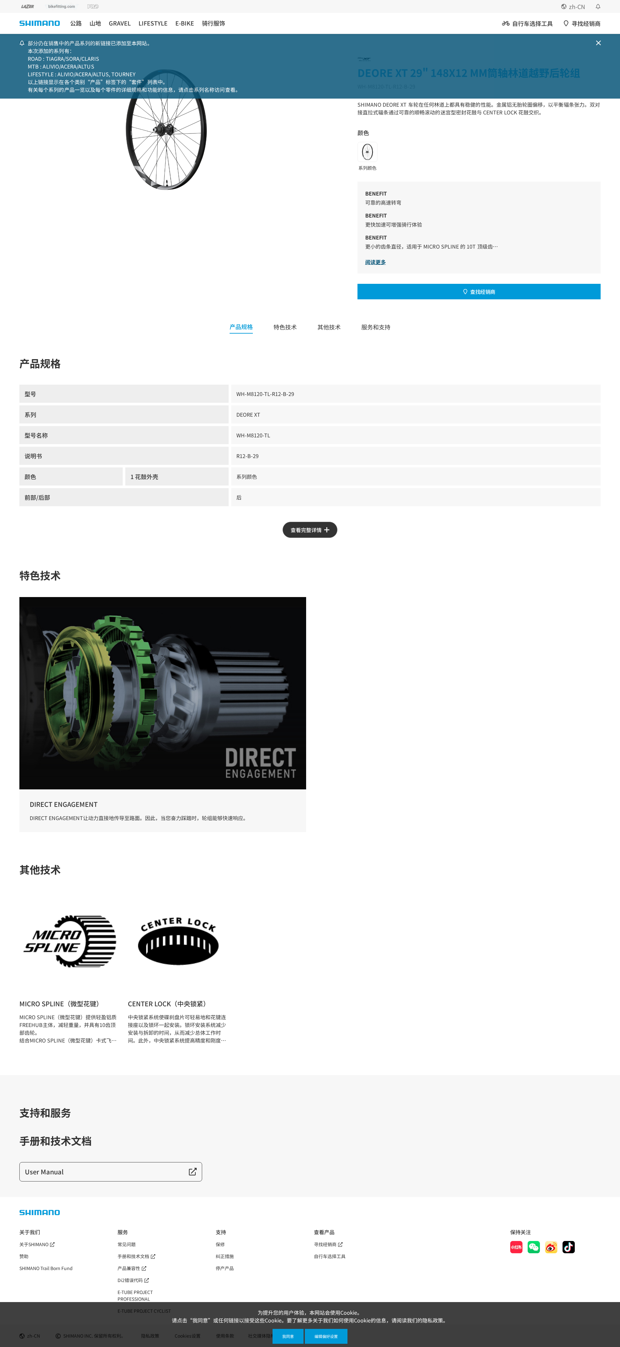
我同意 (288, 1336)
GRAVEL (120, 23)
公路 (76, 23)
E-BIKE (184, 23)
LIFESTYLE (153, 23)
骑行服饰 (213, 23)
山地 (95, 23)
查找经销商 (482, 291)
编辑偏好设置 (326, 1336)
